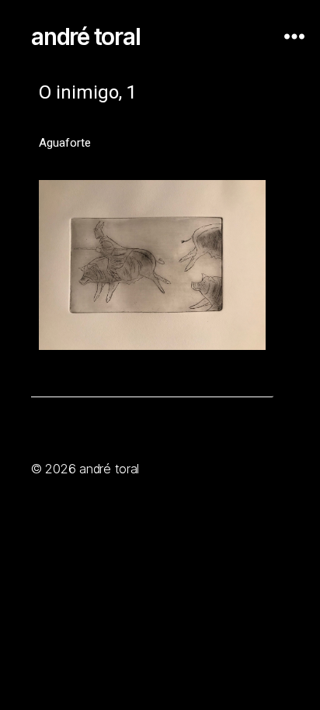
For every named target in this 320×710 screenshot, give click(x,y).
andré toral (85, 36)
